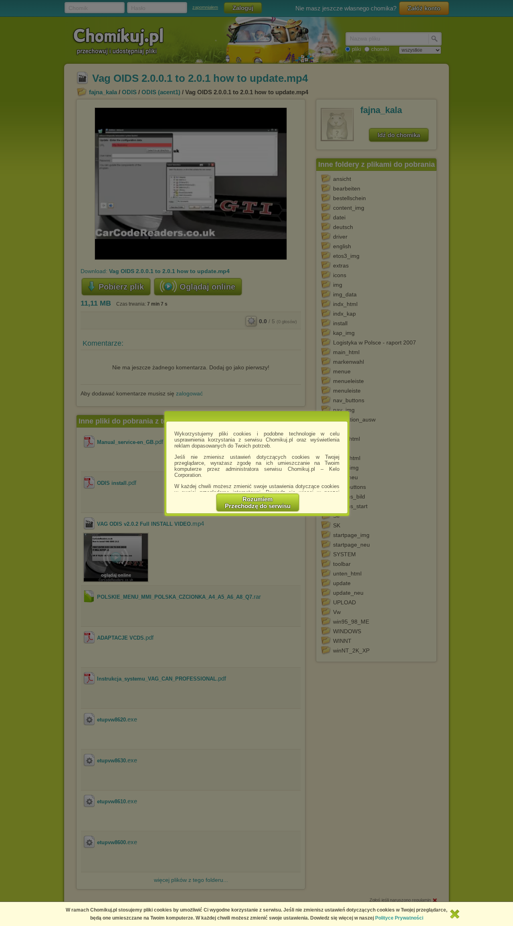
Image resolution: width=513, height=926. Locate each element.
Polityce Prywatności (399, 918)
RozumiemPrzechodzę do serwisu (258, 502)
